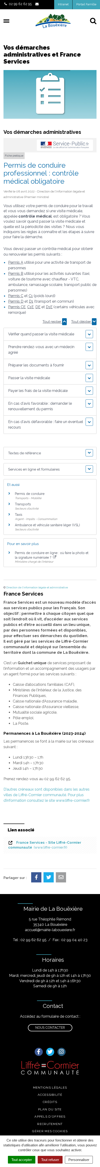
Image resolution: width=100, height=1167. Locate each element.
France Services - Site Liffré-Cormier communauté (44, 845)
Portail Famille (86, 4)
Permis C (15, 296)
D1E (49, 307)
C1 (31, 296)
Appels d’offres (50, 1116)
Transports (23, 504)
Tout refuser (50, 1160)
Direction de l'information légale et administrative (37, 587)
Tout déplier (81, 322)
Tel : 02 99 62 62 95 (30, 940)
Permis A (15, 262)
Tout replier (52, 322)
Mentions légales (50, 1087)
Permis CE (17, 307)
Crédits (50, 1102)
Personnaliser (78, 1160)
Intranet (63, 4)
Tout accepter (21, 1160)
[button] (50, 334)
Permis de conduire (29, 494)
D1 (31, 301)
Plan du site (50, 1109)
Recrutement (50, 1124)
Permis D (15, 301)
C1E (30, 307)
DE (37, 307)
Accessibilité (50, 1094)
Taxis (18, 514)
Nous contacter (50, 1027)
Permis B (15, 273)
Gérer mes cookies (50, 1131)
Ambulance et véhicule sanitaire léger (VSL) (47, 525)
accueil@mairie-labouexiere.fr (50, 930)
